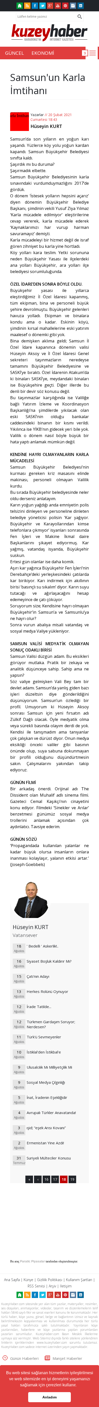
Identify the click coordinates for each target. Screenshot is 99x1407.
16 (46, 1179)
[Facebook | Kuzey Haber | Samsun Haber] (35, 6)
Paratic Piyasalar (32, 1261)
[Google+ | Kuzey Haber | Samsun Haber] (50, 6)
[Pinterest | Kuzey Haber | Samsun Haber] (65, 6)
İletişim (66, 1286)
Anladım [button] (49, 1397)
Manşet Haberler (67, 1358)
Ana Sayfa (12, 1279)
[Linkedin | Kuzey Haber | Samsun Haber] (80, 6)
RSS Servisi (36, 1286)
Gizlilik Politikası (49, 1279)
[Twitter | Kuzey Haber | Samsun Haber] (42, 6)
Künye (28, 1279)
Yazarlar (37, 114)
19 (72, 1179)
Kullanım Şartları (79, 1279)
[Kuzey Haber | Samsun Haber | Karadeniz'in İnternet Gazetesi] (19, 6)
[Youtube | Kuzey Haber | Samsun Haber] (58, 6)
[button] (78, 1385)
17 (55, 1179)
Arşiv (52, 1286)
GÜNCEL (14, 53)
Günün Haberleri (24, 1358)
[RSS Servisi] (27, 6)
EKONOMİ (42, 53)
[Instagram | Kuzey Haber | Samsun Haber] (73, 6)
